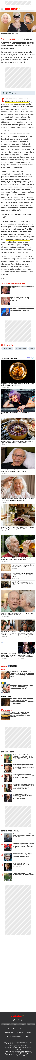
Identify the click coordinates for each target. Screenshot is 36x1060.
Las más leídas (7, 752)
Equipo (29, 1032)
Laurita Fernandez (21, 348)
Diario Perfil (6, 1024)
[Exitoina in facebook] (18, 1020)
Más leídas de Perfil (10, 831)
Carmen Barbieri (7, 348)
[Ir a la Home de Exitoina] (12, 9)
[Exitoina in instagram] (14, 1020)
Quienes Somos (23, 1029)
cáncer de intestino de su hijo (18, 239)
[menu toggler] (2, 9)
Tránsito (26, 1036)
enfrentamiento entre (14, 99)
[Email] (16, 93)
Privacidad (20, 1032)
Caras (14, 1024)
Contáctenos (9, 1032)
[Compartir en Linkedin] (13, 93)
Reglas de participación (14, 1036)
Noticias (22, 1024)
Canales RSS (11, 1029)
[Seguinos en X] (22, 1020)
